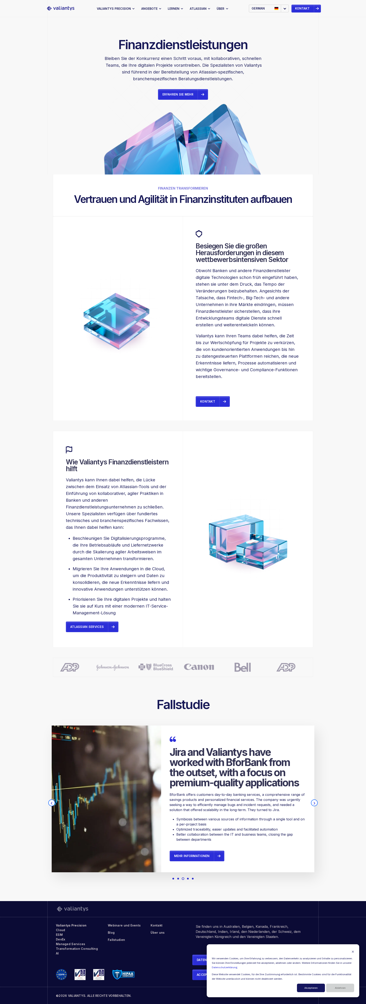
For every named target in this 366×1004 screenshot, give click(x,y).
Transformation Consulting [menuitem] (77, 948)
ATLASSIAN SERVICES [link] (87, 627)
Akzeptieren (311, 988)
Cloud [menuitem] (60, 930)
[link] (60, 8)
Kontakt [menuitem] (156, 925)
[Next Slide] (314, 802)
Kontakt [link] (302, 8)
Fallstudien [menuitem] (116, 940)
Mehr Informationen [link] (192, 856)
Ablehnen (340, 988)
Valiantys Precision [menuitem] (71, 925)
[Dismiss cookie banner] (353, 951)
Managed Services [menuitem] (70, 944)
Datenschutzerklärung (224, 967)
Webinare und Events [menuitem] (124, 925)
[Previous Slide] (51, 802)
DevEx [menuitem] (60, 939)
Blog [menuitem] (111, 932)
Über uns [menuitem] (158, 932)
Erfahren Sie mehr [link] (177, 94)
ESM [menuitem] (59, 934)
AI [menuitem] (57, 953)
